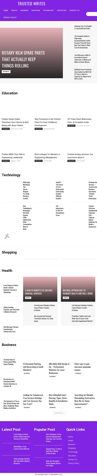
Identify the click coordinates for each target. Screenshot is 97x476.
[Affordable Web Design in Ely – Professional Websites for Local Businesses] (59, 356)
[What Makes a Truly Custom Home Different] (7, 449)
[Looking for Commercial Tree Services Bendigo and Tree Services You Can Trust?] (33, 387)
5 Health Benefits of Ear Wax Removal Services (38, 292)
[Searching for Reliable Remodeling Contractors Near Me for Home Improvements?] (85, 387)
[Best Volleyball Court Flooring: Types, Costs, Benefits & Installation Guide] (59, 387)
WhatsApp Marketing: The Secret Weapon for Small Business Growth (26, 190)
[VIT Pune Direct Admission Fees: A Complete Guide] (81, 107)
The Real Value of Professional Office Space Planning (10, 361)
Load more (58, 413)
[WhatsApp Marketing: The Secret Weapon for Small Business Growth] (11, 189)
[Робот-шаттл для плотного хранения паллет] (85, 356)
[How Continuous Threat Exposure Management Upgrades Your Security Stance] (39, 437)
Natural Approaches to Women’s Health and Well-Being (78, 292)
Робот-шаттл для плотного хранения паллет (83, 366)
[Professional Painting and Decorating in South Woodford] (33, 356)
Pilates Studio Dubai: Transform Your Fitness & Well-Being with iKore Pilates (15, 122)
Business (6, 71)
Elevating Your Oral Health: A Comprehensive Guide (83, 27)
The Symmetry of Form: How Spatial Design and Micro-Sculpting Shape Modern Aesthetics (11, 404)
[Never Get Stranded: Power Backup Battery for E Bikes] (39, 464)
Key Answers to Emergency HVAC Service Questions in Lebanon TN (10, 382)
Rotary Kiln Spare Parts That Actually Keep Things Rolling (23, 59)
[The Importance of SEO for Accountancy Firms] (44, 212)
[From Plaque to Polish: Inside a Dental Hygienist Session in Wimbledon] (8, 280)
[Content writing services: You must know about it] (81, 142)
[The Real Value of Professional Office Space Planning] (8, 354)
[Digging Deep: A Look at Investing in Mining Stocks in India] (39, 452)
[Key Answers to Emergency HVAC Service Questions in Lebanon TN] (8, 374)
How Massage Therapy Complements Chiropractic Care (11, 329)
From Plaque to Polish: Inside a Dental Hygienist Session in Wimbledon (11, 288)
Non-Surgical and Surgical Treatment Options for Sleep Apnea (43, 318)
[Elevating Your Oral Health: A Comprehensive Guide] (69, 27)
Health (28, 297)
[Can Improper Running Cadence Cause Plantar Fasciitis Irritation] (29, 306)
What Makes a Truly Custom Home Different (21, 447)
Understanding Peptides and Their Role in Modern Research (11, 309)
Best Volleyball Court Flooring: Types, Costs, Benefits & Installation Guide (58, 399)
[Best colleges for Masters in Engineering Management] (48, 142)
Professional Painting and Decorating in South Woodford (33, 366)
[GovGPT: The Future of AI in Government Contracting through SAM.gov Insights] (44, 189)
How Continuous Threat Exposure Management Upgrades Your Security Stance (54, 437)
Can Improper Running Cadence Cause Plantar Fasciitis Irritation (44, 307)
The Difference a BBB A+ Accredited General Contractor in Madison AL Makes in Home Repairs (82, 58)
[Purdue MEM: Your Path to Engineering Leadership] (16, 142)
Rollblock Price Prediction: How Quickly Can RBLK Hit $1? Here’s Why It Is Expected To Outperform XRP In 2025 (83, 74)
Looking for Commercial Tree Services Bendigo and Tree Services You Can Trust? (33, 399)
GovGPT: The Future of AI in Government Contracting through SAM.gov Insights (60, 190)
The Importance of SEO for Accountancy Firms (60, 210)
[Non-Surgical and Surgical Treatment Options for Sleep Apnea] (29, 317)
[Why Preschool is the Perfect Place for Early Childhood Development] (48, 107)
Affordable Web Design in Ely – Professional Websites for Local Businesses (59, 368)
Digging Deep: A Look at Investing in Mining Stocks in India (54, 451)
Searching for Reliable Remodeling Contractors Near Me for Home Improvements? (85, 399)
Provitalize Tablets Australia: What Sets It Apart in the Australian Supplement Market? (82, 318)
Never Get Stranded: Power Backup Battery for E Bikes (53, 463)
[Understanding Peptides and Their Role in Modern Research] (8, 302)
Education (6, 129)
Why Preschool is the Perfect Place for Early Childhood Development (48, 122)
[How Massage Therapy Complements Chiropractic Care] (8, 322)
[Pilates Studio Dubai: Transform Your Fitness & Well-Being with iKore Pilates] (16, 107)
